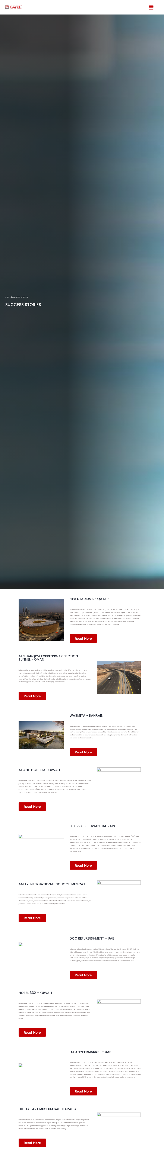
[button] (147, 7)
